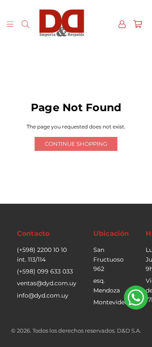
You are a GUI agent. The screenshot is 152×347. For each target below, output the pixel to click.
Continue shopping (76, 143)
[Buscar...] (25, 23)
